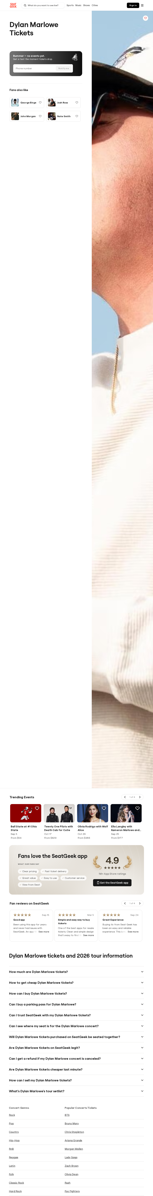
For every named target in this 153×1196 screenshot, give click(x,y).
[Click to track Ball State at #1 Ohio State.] (37, 808)
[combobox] (43, 5)
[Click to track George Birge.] (40, 102)
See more (44, 931)
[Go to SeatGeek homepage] (13, 5)
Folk (11, 1174)
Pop (11, 1123)
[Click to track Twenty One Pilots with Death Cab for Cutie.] (71, 808)
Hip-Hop (14, 1140)
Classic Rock (16, 1182)
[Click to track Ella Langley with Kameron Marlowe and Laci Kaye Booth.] (137, 808)
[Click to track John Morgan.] (40, 116)
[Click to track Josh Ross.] (76, 102)
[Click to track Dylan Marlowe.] (145, 18)
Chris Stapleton (74, 1131)
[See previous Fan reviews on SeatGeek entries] (125, 903)
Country (14, 1131)
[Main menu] (142, 5)
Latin (12, 1165)
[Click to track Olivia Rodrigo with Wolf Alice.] (104, 808)
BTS (67, 1114)
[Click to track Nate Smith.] (76, 116)
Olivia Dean (71, 1174)
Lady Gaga (71, 1157)
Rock (12, 1114)
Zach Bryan (71, 1165)
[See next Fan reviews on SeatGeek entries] (139, 903)
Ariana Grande (73, 1140)
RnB (11, 1148)
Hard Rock (15, 1191)
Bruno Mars (72, 1123)
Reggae (13, 1157)
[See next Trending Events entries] (139, 797)
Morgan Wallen (74, 1148)
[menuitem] (70, 5)
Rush (68, 1182)
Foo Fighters (72, 1191)
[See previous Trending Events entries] (125, 797)
